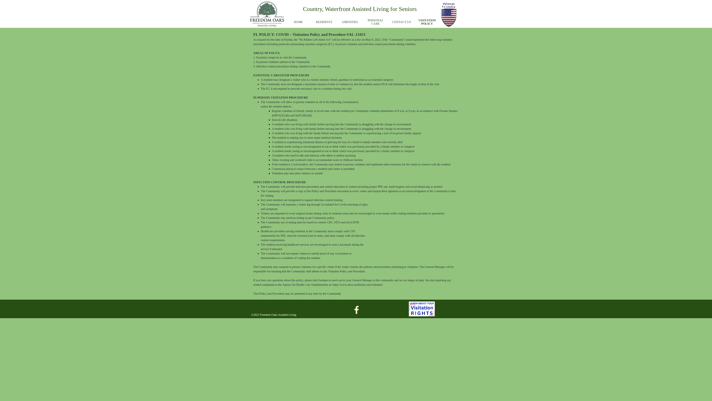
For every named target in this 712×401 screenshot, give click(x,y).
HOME (298, 22)
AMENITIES (350, 22)
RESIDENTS (324, 22)
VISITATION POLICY (427, 22)
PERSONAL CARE (375, 22)
